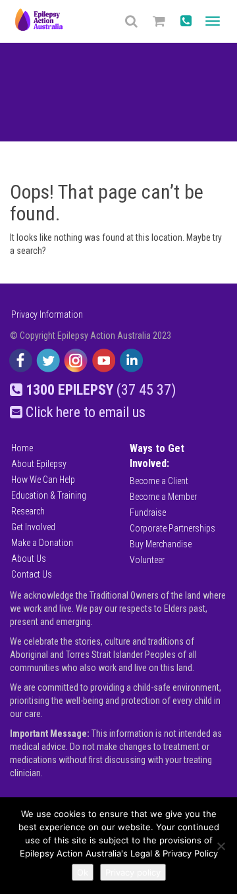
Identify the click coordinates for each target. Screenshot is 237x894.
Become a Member (163, 496)
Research (28, 511)
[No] (220, 846)
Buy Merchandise (161, 544)
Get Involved (33, 527)
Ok (82, 872)
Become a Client (159, 481)
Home (22, 448)
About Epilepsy (38, 464)
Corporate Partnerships (172, 528)
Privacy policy (133, 872)
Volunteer (147, 560)
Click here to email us (83, 412)
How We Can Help (43, 479)
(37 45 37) (101, 390)
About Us (28, 558)
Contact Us (31, 574)
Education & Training (48, 495)
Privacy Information (47, 314)
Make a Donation (42, 542)
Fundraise (148, 512)
